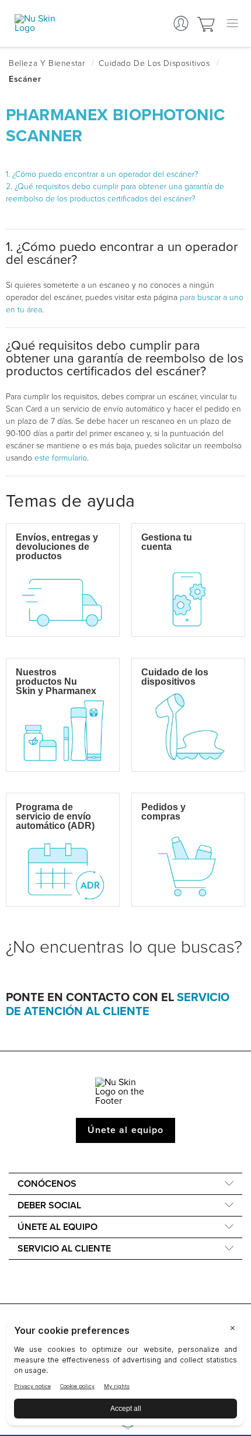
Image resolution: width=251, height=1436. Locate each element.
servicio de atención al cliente (117, 1005)
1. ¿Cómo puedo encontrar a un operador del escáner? (102, 174)
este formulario (60, 458)
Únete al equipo (125, 1130)
